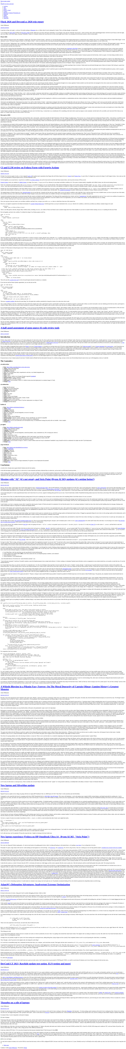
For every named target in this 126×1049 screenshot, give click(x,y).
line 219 (48, 528)
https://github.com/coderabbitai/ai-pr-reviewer (17, 447)
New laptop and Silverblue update (18, 785)
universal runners (27, 192)
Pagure (27, 346)
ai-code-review (109, 346)
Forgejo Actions (4, 182)
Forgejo (69, 176)
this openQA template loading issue (23, 520)
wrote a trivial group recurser (16, 571)
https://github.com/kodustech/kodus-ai (15, 407)
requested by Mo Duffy (72, 48)
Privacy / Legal (7, 10)
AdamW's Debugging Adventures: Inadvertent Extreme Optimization (35, 884)
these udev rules (104, 807)
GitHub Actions (22, 182)
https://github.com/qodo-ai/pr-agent (15, 427)
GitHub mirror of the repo (52, 342)
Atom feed (6, 18)
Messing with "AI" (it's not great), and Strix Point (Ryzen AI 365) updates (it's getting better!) (47, 479)
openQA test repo (6, 341)
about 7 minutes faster (62, 912)
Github (5, 15)
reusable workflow (10, 301)
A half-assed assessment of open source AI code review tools (30, 327)
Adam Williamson (13, 1047)
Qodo (9, 428)
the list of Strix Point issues (115, 870)
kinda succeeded (87, 346)
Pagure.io (6, 14)
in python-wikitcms (34, 180)
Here (9, 381)
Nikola (25, 1047)
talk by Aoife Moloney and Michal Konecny (13, 977)
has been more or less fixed (53, 489)
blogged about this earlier (42, 487)
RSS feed (6, 16)
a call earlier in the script (27, 529)
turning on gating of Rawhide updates (47, 987)
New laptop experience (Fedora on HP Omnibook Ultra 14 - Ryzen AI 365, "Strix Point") (45, 836)
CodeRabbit (10, 448)
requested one (83, 196)
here (123, 342)
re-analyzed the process (11, 899)
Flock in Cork (115, 983)
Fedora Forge (77, 176)
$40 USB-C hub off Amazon (51, 796)
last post (47, 1012)
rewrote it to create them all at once (48, 908)
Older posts (6, 1045)
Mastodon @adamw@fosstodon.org (12, 12)
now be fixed (58, 490)
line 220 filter (22, 539)
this (38, 1033)
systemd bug (60, 847)
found (9, 903)
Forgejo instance (38, 346)
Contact (5, 11)
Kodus (9, 408)
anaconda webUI (74, 978)
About (5, 9)
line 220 (25, 524)
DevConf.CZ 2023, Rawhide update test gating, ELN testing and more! (36, 963)
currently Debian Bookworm (37, 203)
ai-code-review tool (14, 280)
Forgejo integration (100, 346)
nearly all (30, 176)
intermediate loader (66, 568)
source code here (96, 945)
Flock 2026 (12, 32)
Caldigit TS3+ (55, 873)
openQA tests (107, 992)
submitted (33, 376)
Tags (5, 7)
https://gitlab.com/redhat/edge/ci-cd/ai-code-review (18, 367)
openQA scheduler (119, 992)
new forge (78, 845)
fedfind (100, 992)
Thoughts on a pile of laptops (15, 1002)
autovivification (121, 528)
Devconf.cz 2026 (25, 32)
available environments (65, 190)
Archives (6, 6)
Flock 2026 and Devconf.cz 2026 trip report (22, 21)
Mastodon (33, 30)
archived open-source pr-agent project (24, 355)
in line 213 (92, 524)
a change (64, 896)
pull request (10, 957)
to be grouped (88, 570)
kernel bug (52, 847)
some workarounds (101, 487)
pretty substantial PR (80, 520)
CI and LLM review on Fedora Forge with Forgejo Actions (30, 167)
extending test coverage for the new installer (112, 847)
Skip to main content (5, 1)
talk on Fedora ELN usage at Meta (8, 980)
